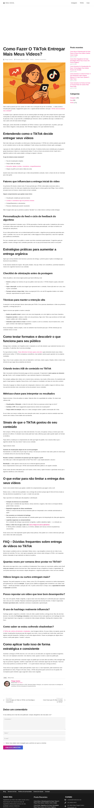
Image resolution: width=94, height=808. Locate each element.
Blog (4, 791)
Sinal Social (19, 682)
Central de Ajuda (38, 791)
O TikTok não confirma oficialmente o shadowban (16, 631)
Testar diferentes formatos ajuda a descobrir (30, 352)
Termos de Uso (12, 791)
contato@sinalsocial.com (74, 799)
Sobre (5, 677)
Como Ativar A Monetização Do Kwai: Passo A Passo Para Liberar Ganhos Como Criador (80, 53)
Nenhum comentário (40, 59)
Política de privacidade (25, 791)
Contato (47, 791)
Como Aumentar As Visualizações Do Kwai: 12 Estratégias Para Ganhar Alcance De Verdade (80, 68)
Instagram (73, 98)
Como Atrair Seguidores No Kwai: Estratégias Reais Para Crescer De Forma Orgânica (80, 60)
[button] (78, 3)
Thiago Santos (9, 59)
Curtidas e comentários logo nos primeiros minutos (20, 200)
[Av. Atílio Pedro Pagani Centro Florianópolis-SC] (66, 806)
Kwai (71, 100)
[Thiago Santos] (7, 686)
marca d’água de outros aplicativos (39, 524)
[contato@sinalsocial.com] (66, 800)
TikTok (32, 59)
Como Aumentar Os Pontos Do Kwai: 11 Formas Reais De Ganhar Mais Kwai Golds (80, 84)
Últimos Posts (11, 677)
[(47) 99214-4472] (66, 802)
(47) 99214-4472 (71, 802)
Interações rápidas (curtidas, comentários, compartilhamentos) (23, 166)
